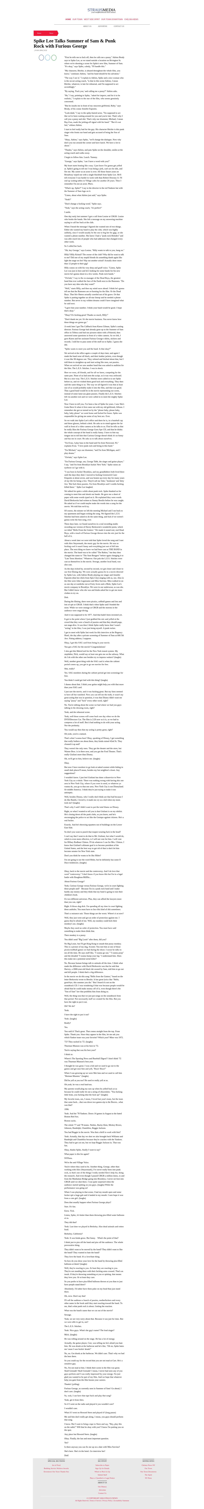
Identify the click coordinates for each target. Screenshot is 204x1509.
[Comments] (53, 57)
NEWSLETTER (150, 3)
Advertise (102, 26)
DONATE (164, 3)
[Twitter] (47, 57)
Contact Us (119, 26)
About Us (87, 26)
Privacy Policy (107, 1501)
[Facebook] (41, 57)
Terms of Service (95, 1501)
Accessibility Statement (121, 1501)
